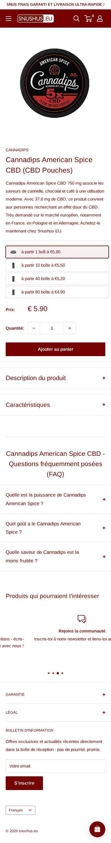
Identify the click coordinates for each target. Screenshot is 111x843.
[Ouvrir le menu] (8, 18)
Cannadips (17, 150)
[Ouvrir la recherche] (76, 18)
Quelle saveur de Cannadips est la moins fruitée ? (42, 557)
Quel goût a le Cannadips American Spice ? (43, 528)
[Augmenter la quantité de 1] (70, 328)
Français (15, 810)
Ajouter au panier (55, 349)
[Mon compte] (100, 18)
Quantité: (15, 328)
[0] (88, 18)
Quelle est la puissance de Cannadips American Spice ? (46, 499)
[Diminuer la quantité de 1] (34, 328)
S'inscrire (24, 783)
